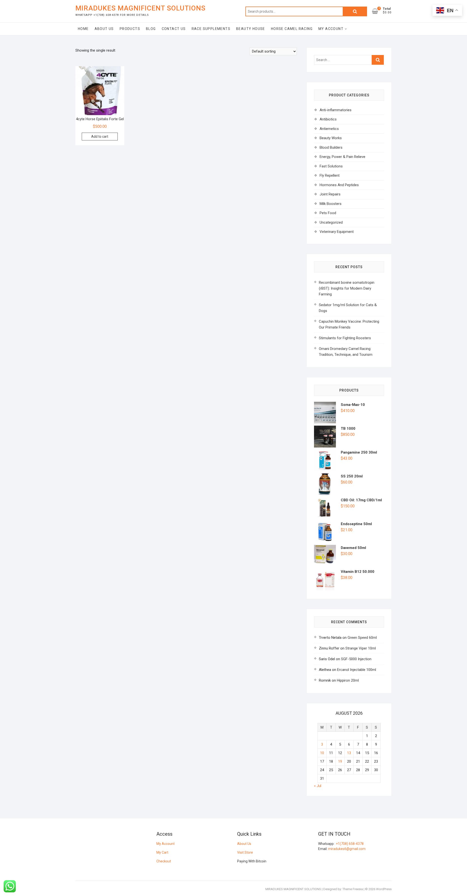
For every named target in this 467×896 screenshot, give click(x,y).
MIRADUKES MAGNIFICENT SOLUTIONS (140, 8)
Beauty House (250, 29)
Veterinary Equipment (337, 231)
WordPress (384, 889)
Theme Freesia (352, 889)
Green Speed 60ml (362, 637)
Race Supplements (211, 29)
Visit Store (245, 852)
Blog (151, 29)
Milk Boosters (330, 203)
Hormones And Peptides (339, 185)
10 (322, 753)
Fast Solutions (331, 166)
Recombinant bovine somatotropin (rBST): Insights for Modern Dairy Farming (346, 288)
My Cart (162, 852)
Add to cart (99, 136)
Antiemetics (329, 129)
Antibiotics (328, 119)
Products (130, 29)
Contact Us (174, 29)
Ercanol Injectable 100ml (356, 669)
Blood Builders (331, 147)
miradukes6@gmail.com (347, 849)
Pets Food (328, 213)
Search (355, 11)
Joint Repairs (330, 194)
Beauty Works (331, 138)
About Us (104, 29)
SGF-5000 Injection (356, 659)
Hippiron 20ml (348, 680)
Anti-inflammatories (335, 110)
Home (83, 29)
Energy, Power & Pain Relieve (342, 157)
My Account (330, 29)
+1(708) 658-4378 (350, 844)
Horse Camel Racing (292, 29)
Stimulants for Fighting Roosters (345, 338)
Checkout (163, 861)
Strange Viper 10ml (360, 648)
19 (340, 761)
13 (349, 753)
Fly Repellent (330, 175)
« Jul (317, 786)
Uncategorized (331, 222)
